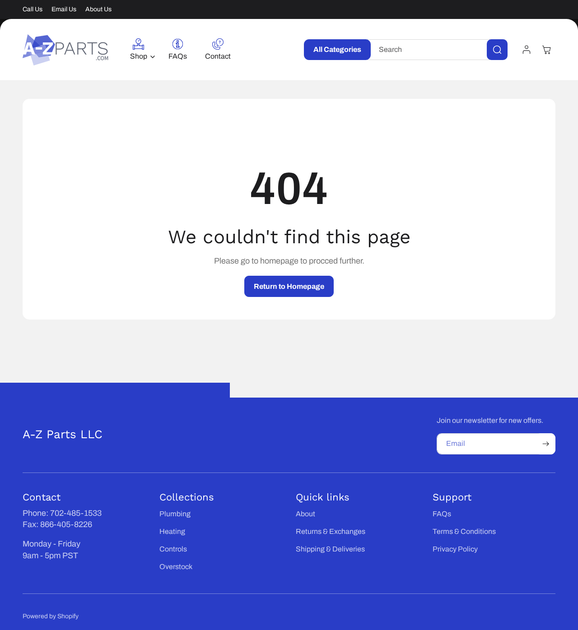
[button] (140, 50)
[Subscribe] (545, 443)
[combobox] (437, 50)
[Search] (497, 49)
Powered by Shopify (51, 616)
